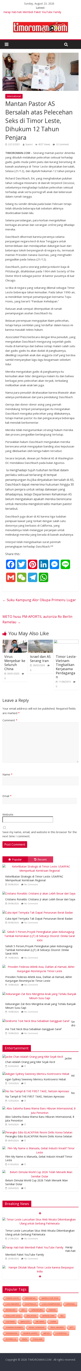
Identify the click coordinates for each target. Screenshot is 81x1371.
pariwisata (11, 1333)
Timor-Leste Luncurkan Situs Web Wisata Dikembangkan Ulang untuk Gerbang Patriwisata (40, 1232)
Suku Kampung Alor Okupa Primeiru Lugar (39, 600)
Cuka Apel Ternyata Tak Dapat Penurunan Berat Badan (39, 918)
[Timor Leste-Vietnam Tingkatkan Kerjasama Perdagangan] (66, 642)
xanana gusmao (14, 1327)
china (53, 1322)
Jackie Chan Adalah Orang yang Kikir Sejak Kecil (38, 1060)
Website (7, 814)
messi (47, 1333)
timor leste (12, 1298)
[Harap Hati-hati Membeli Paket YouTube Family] (32, 1247)
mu (62, 1316)
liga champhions (51, 1304)
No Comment (31, 884)
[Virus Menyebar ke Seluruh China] (14, 642)
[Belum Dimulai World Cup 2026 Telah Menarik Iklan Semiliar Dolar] (39, 1172)
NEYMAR (40, 1322)
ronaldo (10, 1310)
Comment (9, 720)
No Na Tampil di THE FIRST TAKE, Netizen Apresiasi (40, 1094)
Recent (42, 859)
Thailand (37, 1339)
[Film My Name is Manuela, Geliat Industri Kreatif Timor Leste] (39, 1148)
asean (52, 1310)
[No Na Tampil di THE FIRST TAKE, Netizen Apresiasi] (35, 1091)
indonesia (30, 1298)
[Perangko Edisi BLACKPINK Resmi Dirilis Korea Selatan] (37, 1132)
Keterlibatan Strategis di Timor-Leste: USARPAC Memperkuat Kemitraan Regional (34, 878)
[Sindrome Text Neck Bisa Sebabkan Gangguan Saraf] (36, 1019)
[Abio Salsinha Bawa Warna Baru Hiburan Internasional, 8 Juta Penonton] (39, 1108)
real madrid (57, 1327)
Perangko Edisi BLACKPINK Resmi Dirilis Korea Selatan (38, 1136)
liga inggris (12, 1304)
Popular (17, 859)
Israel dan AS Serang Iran (40, 658)
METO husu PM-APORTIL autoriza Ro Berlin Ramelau (37, 619)
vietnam (10, 1322)
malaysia (31, 1316)
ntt (71, 1327)
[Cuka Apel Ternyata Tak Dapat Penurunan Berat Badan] (38, 910)
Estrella (11, 1339)
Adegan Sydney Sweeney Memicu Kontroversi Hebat (39, 1077)
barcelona (48, 1316)
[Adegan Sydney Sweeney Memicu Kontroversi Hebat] (35, 1074)
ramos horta (30, 1333)
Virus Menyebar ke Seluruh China (14, 662)
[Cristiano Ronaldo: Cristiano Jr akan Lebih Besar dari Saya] (39, 891)
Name (7, 774)
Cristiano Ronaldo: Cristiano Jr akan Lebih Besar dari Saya (40, 899)
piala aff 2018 (13, 1316)
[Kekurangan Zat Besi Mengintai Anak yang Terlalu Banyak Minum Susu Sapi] (40, 992)
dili (23, 1310)
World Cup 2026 (50, 1298)
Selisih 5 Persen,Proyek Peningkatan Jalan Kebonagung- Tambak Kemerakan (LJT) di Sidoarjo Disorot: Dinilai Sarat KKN (39, 949)
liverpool (61, 1333)
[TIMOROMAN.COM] (40, 21)
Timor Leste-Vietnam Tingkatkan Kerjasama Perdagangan (66, 666)
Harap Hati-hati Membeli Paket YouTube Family (32, 12)
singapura (37, 1310)
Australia (30, 1304)
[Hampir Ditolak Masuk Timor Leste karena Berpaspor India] (39, 1267)
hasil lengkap (36, 1327)
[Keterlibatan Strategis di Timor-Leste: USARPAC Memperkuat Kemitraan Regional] (40, 864)
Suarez (29, 144)
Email (6, 796)
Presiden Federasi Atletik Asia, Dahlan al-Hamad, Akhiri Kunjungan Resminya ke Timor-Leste (38, 978)
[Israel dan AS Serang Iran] (40, 642)
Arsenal (70, 1304)
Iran (24, 1339)
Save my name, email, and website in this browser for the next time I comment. (39, 834)
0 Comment (62, 144)
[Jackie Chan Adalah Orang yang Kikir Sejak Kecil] (32, 1056)
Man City (25, 1322)
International (14, 96)
